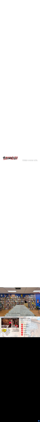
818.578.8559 (17, 329)
